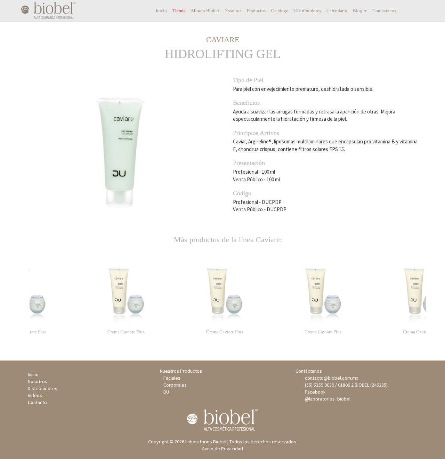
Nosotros (233, 10)
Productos (256, 10)
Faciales (171, 378)
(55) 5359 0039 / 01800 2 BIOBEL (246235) (345, 385)
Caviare (222, 39)
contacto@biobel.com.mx (330, 378)
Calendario (336, 10)
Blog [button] (358, 10)
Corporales (175, 385)
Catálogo (280, 10)
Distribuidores (307, 10)
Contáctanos (384, 10)
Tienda (179, 10)
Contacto (37, 402)
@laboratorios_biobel (326, 399)
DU (166, 392)
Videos (35, 395)
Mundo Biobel (205, 10)
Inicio (161, 10)
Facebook (314, 392)
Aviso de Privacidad (222, 448)
